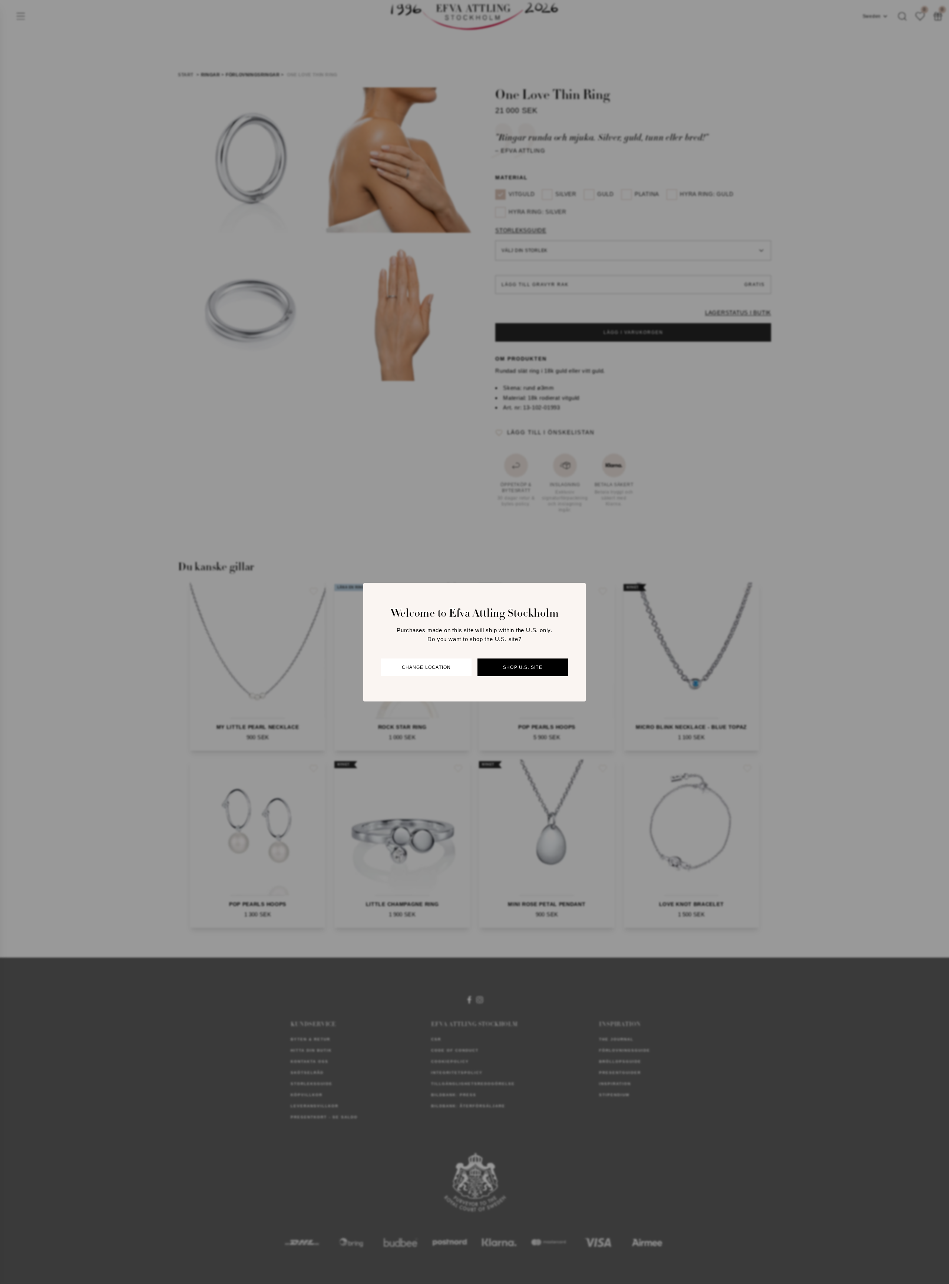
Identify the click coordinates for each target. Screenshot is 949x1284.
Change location (426, 667)
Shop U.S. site (522, 667)
